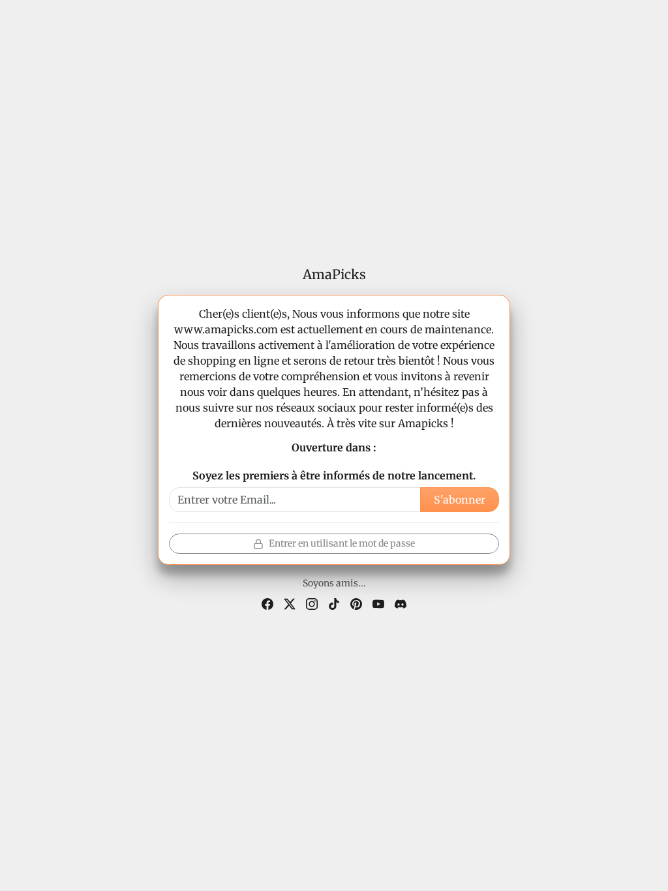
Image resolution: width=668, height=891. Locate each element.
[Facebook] (267, 603)
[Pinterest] (356, 603)
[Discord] (400, 603)
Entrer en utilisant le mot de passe (342, 543)
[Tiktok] (334, 603)
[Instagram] (312, 603)
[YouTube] (378, 603)
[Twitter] (290, 603)
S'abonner (459, 499)
